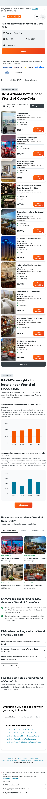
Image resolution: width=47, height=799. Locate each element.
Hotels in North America (31, 758)
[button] (44, 9)
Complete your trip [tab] (25, 717)
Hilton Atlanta (22, 113)
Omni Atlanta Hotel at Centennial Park (30, 213)
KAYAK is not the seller (11, 785)
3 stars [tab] (23, 530)
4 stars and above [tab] (9, 530)
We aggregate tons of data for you (16, 789)
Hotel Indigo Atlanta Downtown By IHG (29, 266)
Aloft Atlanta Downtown (26, 341)
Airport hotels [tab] (10, 717)
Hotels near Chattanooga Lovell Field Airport (21, 733)
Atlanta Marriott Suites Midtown (30, 318)
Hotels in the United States (9, 760)
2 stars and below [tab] (37, 530)
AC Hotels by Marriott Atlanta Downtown (29, 239)
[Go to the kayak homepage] (14, 16)
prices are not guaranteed (10, 778)
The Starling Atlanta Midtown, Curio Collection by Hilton (29, 186)
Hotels (19, 758)
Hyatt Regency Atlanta (26, 161)
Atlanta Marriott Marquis (27, 137)
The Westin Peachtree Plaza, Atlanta (28, 292)
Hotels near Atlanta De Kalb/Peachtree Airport (21, 739)
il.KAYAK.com (10, 758)
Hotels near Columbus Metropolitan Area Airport (22, 736)
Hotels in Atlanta (38, 760)
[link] (23, 505)
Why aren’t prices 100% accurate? (16, 793)
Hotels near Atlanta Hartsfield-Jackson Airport (21, 730)
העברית (35, 9)
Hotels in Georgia (25, 760)
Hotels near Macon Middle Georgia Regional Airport (23, 742)
